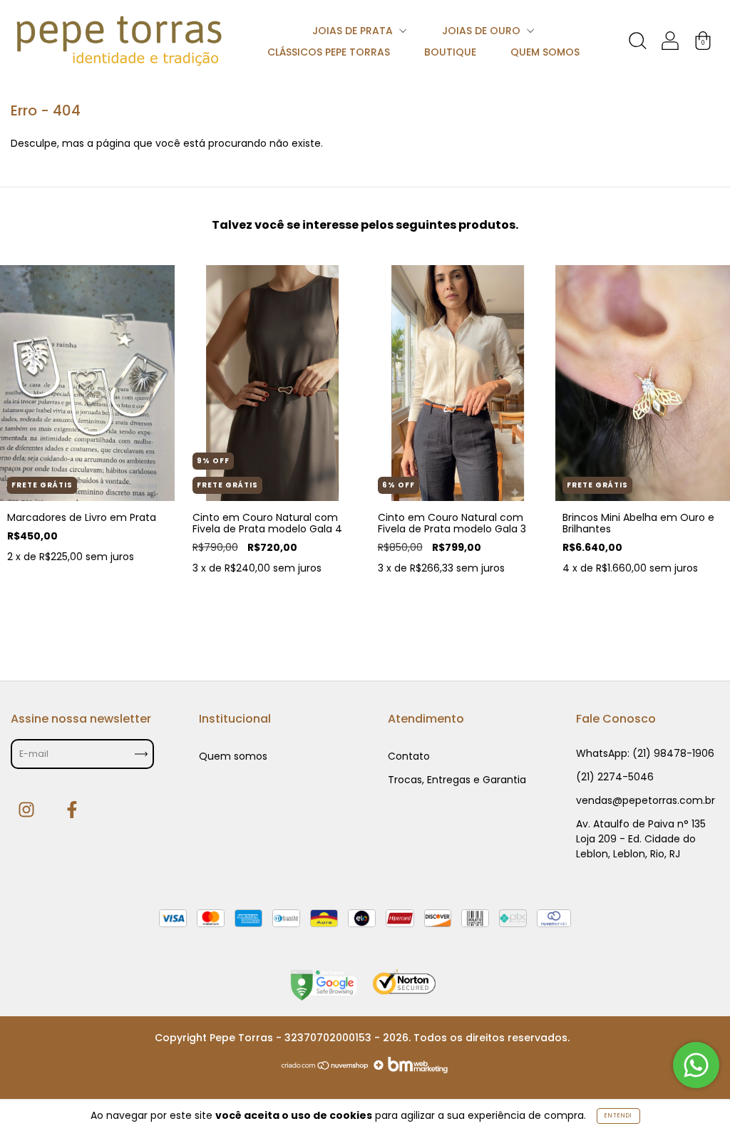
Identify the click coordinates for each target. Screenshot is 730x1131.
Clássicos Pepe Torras (328, 52)
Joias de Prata (354, 31)
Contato (409, 756)
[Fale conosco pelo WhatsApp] (696, 1065)
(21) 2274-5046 (615, 777)
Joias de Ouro (482, 31)
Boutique (450, 52)
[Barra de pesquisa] (637, 43)
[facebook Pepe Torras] (72, 810)
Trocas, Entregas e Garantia (457, 780)
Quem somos (545, 52)
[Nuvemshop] (325, 1070)
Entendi (618, 1116)
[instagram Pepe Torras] (28, 810)
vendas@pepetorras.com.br (645, 800)
